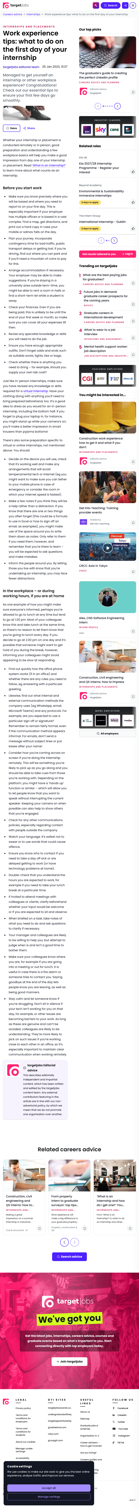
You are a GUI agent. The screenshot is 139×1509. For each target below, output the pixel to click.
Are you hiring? (88, 1452)
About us (85, 1412)
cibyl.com (53, 1434)
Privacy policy (23, 1408)
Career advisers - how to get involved (91, 1444)
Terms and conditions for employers (23, 1418)
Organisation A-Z (89, 1435)
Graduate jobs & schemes (89, 1427)
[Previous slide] (64, 1242)
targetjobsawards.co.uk (59, 1408)
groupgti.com (55, 1440)
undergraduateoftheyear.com (59, 1414)
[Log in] (125, 5)
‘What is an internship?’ (49, 165)
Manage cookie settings (24, 1450)
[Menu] (133, 5)
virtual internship (35, 391)
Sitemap (84, 1418)
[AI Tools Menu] (96, 5)
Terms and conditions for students (23, 1432)
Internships (33, 14)
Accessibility (22, 1458)
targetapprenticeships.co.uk (59, 1421)
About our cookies (25, 1442)
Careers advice (12, 14)
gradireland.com (57, 1427)
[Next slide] (117, 106)
